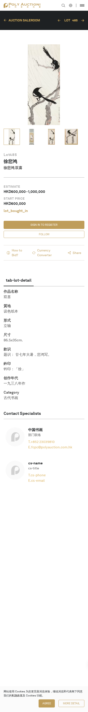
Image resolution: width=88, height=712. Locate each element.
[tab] (19, 280)
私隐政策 (17, 695)
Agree (46, 703)
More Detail (71, 703)
